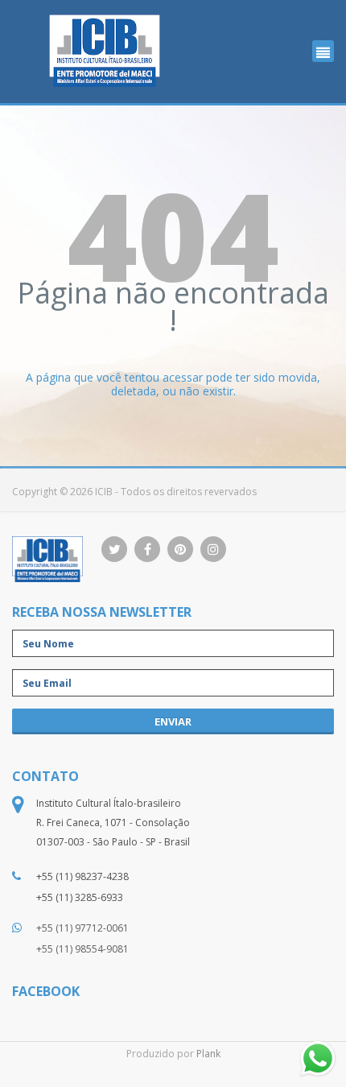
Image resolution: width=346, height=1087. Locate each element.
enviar (173, 721)
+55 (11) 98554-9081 (82, 949)
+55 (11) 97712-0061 (82, 928)
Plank (208, 1053)
